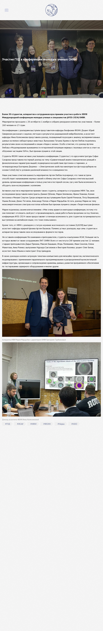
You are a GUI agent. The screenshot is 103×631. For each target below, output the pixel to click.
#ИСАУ (20, 424)
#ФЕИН (47, 424)
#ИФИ (33, 424)
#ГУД (7, 424)
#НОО (74, 424)
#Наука (61, 424)
